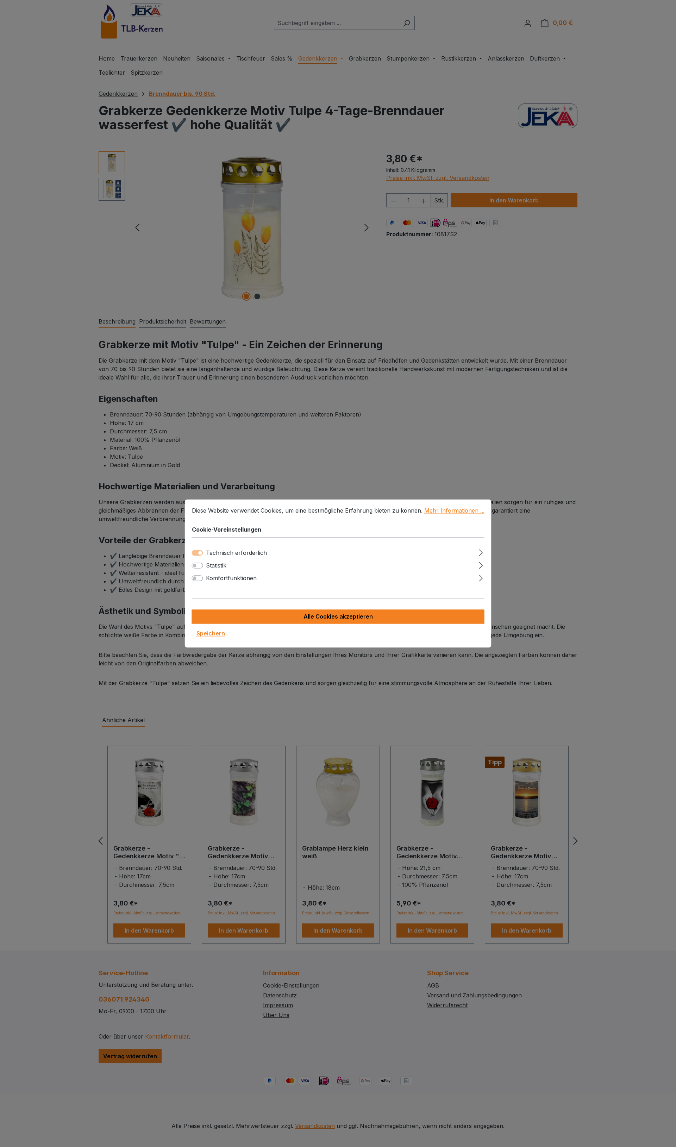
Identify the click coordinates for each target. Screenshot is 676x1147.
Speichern (210, 633)
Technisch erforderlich (236, 553)
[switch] (197, 566)
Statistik (216, 565)
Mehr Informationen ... (454, 510)
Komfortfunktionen (231, 578)
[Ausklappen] (480, 551)
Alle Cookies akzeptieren (338, 616)
